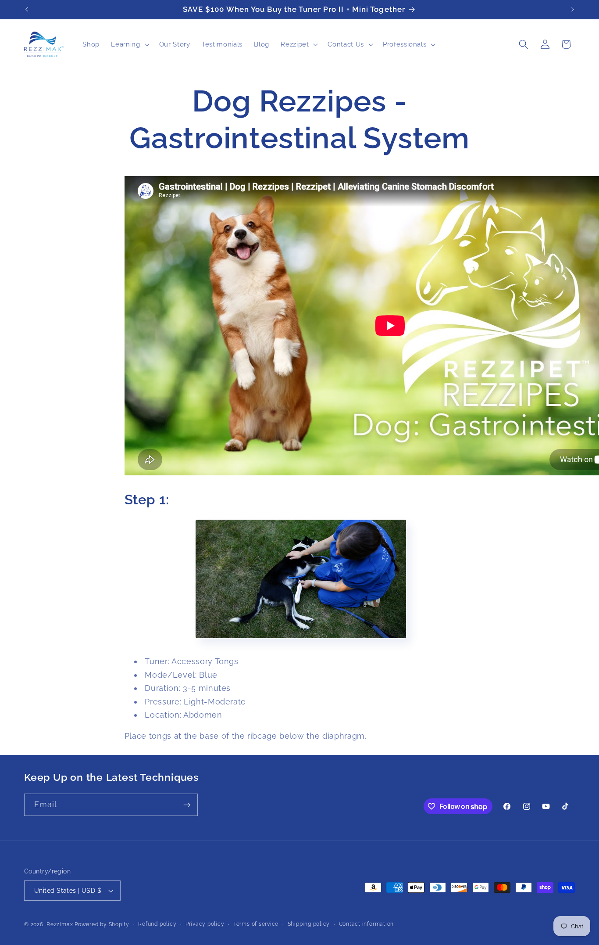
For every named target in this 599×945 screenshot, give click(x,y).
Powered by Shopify (102, 924)
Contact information (366, 924)
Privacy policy (205, 924)
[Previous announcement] (26, 9)
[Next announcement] (572, 9)
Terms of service (255, 924)
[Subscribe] (186, 805)
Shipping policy (309, 924)
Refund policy (157, 924)
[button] (129, 44)
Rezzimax (59, 924)
